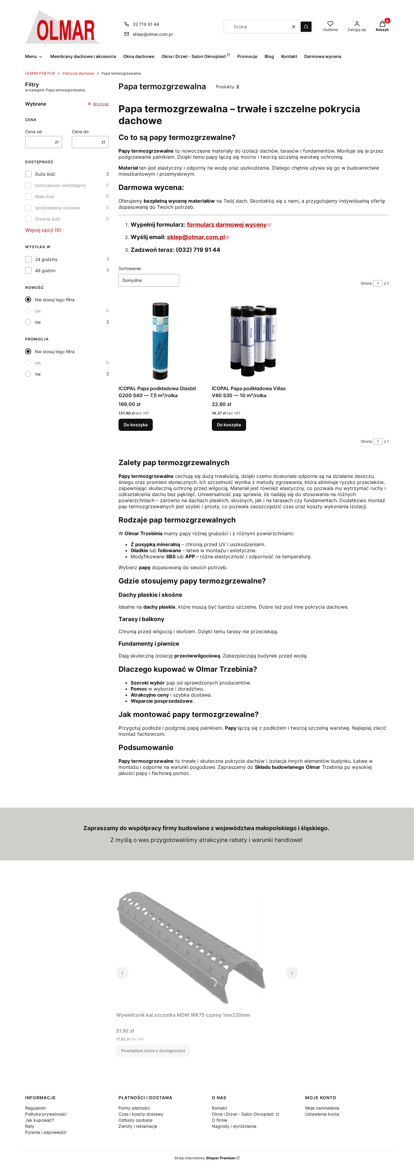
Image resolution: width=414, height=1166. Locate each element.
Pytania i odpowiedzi (45, 1132)
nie (38, 322)
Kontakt (219, 1107)
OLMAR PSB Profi (40, 73)
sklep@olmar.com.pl (152, 34)
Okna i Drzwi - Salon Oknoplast (243, 1114)
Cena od (33, 131)
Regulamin (35, 1107)
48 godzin (45, 270)
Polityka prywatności (45, 1114)
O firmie (219, 1120)
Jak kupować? (39, 1120)
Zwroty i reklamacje (138, 1126)
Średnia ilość (47, 218)
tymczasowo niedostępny (60, 185)
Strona (366, 283)
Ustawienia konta (322, 1114)
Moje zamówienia (322, 1107)
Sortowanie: (130, 268)
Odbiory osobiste (135, 1120)
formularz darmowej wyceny (227, 224)
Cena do (80, 131)
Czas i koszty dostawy (141, 1114)
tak (38, 310)
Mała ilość (45, 196)
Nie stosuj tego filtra (55, 299)
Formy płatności (134, 1107)
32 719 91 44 (146, 24)
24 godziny (46, 259)
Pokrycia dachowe (78, 73)
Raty (29, 1126)
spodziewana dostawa (57, 207)
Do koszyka (136, 424)
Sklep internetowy (204, 1158)
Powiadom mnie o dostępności (153, 1050)
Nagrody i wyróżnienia (234, 1126)
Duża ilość (45, 174)
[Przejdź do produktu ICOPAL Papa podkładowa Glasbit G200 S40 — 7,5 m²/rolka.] (160, 341)
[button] (306, 27)
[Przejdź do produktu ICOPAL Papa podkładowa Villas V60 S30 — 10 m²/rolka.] (253, 341)
